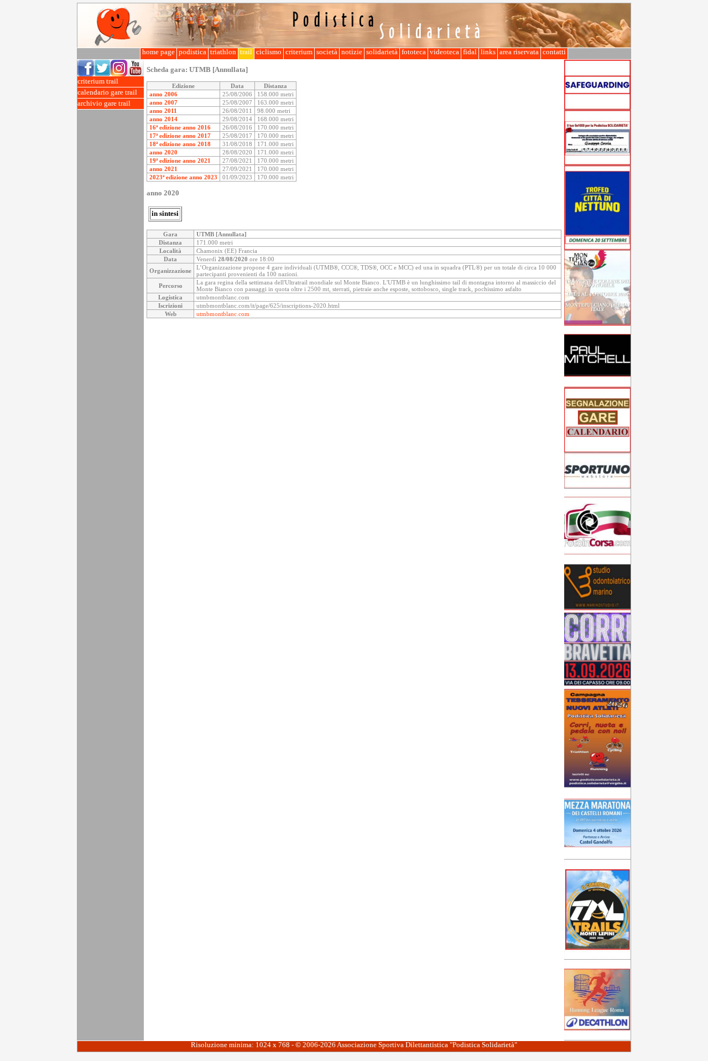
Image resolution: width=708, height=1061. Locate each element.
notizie (352, 52)
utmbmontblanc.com (222, 313)
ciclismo (268, 52)
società (327, 52)
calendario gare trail (107, 92)
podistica (192, 52)
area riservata (519, 52)
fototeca (414, 52)
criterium (299, 52)
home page (158, 52)
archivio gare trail (104, 103)
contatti (554, 52)
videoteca (444, 52)
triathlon (223, 52)
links (488, 52)
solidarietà (382, 52)
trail (246, 52)
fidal (469, 52)
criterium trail (97, 81)
